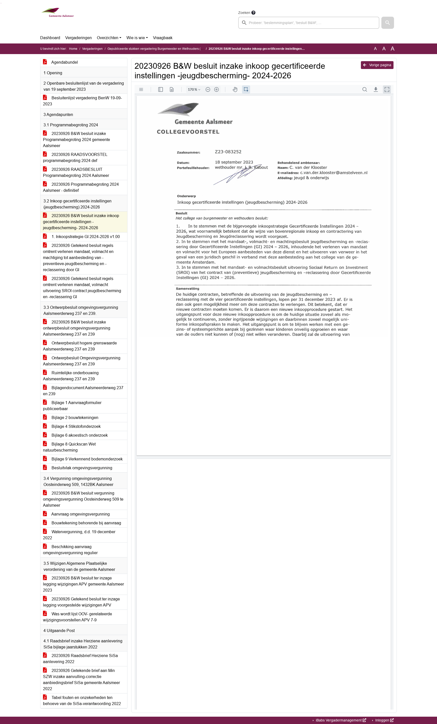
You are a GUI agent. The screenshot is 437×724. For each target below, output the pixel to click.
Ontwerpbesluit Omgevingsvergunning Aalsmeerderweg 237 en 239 (81, 361)
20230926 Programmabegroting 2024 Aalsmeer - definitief (81, 187)
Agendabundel (64, 62)
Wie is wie (135, 38)
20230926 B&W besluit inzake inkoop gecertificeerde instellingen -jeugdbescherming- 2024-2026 (81, 222)
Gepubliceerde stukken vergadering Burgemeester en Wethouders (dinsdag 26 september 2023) (173, 49)
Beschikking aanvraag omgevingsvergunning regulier (70, 550)
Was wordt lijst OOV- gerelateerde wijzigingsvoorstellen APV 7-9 (77, 617)
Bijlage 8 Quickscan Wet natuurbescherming (69, 447)
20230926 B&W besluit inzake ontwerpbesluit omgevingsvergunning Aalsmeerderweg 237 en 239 (76, 328)
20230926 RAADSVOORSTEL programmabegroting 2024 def (75, 157)
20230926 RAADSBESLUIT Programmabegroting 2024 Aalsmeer (76, 172)
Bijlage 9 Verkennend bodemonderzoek (87, 459)
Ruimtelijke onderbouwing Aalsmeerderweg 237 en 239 (71, 376)
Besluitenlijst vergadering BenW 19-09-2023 (82, 101)
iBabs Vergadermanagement (339, 720)
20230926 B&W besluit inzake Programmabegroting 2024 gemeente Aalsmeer (76, 139)
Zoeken (244, 13)
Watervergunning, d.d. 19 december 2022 (79, 535)
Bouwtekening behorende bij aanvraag (86, 523)
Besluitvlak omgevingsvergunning (81, 468)
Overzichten (107, 38)
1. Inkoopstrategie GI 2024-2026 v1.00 (85, 237)
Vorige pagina (379, 65)
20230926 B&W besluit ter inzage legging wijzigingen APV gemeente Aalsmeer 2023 (83, 584)
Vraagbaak (162, 38)
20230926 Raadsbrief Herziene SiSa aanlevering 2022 (80, 658)
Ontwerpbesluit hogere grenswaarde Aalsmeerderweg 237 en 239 (80, 346)
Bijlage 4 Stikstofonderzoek (76, 426)
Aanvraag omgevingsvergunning (80, 514)
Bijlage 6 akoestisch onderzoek (79, 435)
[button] (387, 23)
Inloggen (382, 720)
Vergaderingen (78, 38)
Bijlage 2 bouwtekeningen (74, 417)
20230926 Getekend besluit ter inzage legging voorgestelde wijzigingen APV (81, 602)
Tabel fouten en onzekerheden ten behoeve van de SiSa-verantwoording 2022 (82, 700)
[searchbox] (308, 23)
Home (73, 49)
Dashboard (50, 38)
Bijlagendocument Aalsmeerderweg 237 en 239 (83, 391)
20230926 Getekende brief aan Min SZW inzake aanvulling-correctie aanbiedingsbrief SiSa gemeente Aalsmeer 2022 (81, 679)
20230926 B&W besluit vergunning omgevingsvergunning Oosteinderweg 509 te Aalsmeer (83, 499)
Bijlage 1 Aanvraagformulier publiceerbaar (72, 406)
